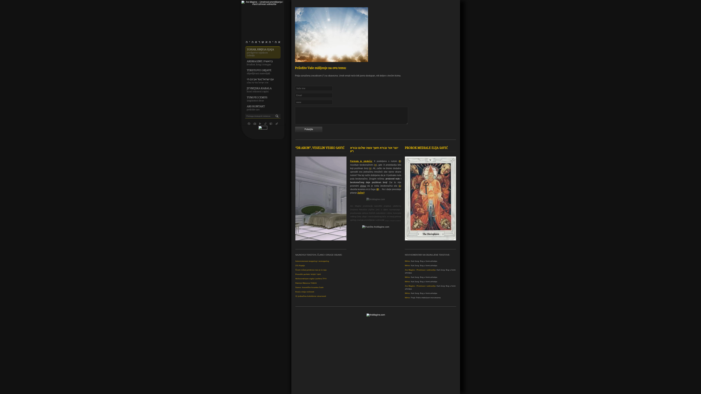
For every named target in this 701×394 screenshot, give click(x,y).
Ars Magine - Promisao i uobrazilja (420, 270)
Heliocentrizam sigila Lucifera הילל (311, 279)
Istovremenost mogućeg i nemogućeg (312, 261)
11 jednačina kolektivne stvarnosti (310, 296)
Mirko (407, 261)
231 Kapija (300, 265)
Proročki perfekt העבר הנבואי (308, 274)
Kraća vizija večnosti (304, 292)
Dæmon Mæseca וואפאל (306, 283)
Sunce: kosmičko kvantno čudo (309, 287)
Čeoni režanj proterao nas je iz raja (311, 270)
